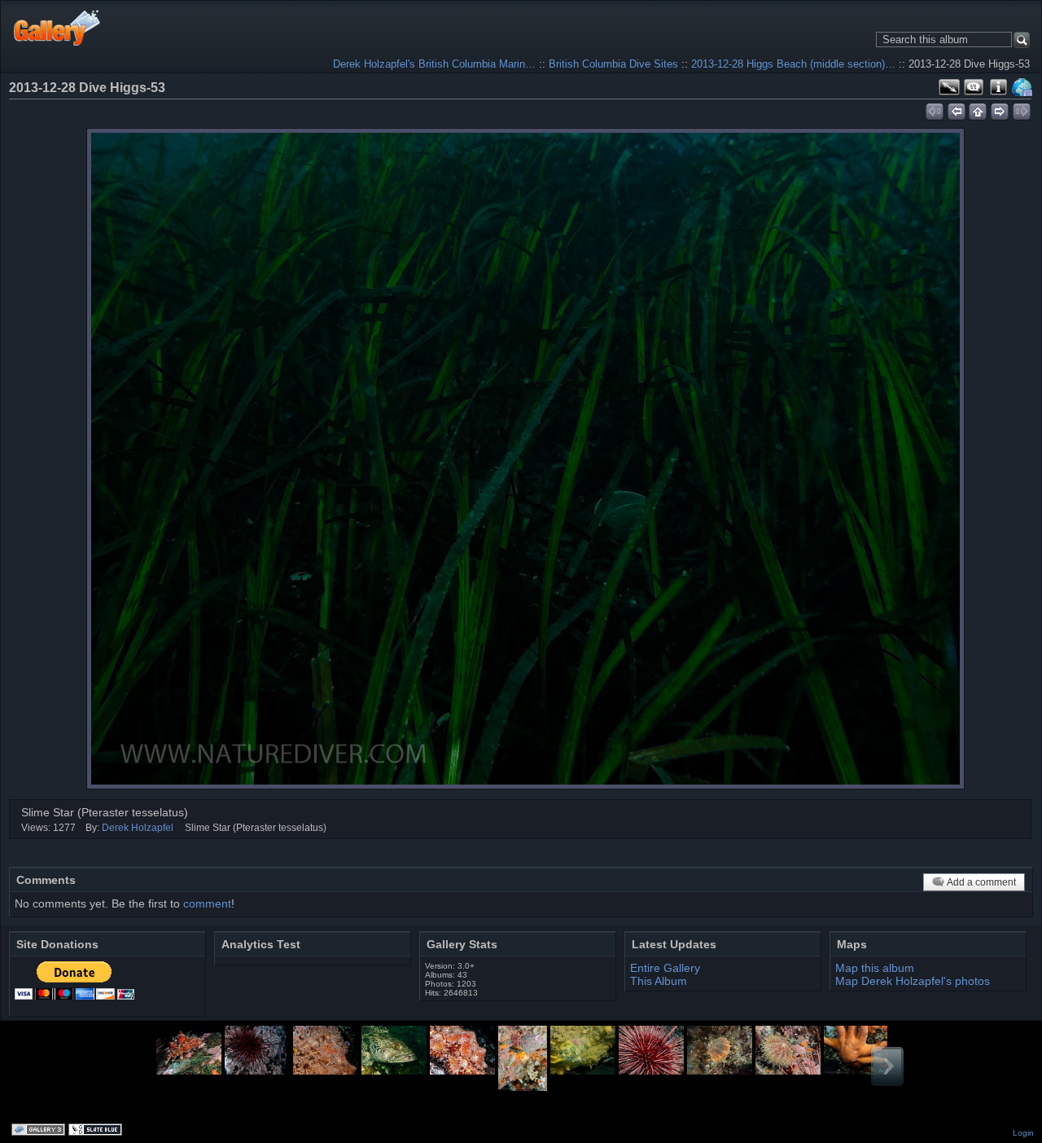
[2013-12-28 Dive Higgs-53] (525, 459)
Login (1023, 1132)
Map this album (1022, 87)
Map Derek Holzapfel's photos (912, 980)
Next (887, 1066)
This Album (658, 980)
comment (207, 903)
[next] (1000, 109)
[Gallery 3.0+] (39, 1130)
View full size (949, 87)
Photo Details (998, 87)
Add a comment (981, 882)
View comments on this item (973, 87)
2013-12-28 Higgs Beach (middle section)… (793, 64)
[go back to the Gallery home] (57, 27)
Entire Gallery (665, 967)
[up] (978, 109)
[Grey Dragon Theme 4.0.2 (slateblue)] (96, 1130)
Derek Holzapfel (137, 828)
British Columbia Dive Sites (613, 64)
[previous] (956, 109)
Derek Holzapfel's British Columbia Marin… (434, 64)
